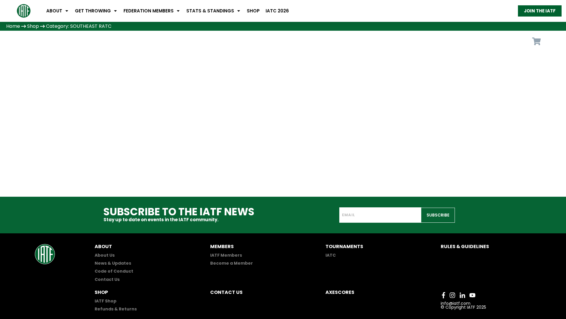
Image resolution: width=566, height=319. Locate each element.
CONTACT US (226, 292)
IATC (330, 255)
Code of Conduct (114, 271)
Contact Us (107, 279)
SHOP (101, 292)
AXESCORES (339, 292)
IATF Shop (105, 301)
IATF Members (226, 255)
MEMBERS (222, 246)
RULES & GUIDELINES (465, 246)
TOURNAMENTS (344, 246)
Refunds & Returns (116, 309)
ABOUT (103, 246)
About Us (105, 255)
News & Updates (113, 263)
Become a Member (231, 263)
